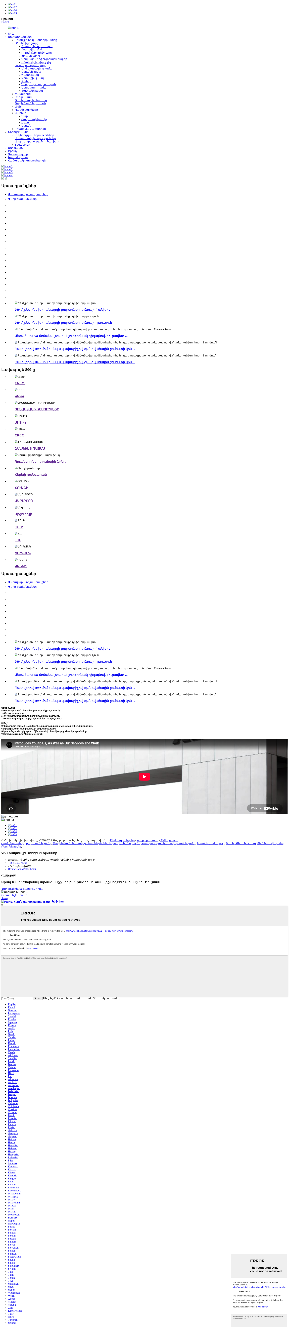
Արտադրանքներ (20, 36)
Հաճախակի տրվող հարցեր (27, 160)
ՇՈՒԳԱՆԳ (23, 553)
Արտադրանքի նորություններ (35, 138)
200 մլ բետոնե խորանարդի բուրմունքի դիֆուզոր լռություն (63, 322)
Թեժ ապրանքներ (122, 840)
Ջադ (4, 898)
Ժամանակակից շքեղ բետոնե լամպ (26, 843)
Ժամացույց (23, 93)
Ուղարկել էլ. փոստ (14, 895)
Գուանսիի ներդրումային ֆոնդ (40, 461)
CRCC (19, 435)
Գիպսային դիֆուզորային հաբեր (44, 59)
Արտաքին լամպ (32, 78)
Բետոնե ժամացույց (210, 843)
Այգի (18, 106)
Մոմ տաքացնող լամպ (36, 68)
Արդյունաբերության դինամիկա (37, 141)
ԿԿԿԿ (19, 396)
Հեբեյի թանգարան (31, 474)
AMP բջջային (169, 840)
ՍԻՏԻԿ (20, 422)
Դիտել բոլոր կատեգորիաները (36, 40)
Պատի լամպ (30, 74)
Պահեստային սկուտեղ (31, 100)
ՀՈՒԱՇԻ (21, 488)
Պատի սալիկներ (26, 109)
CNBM (20, 383)
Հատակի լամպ (32, 90)
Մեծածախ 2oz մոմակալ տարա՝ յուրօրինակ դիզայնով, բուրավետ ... (71, 336)
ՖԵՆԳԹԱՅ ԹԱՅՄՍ (30, 448)
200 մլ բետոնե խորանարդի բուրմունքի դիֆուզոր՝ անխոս (63, 309)
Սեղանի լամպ (31, 71)
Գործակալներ (18, 154)
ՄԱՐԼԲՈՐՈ (24, 501)
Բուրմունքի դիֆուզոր (36, 52)
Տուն (11, 33)
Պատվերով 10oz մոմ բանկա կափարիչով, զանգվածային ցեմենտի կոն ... (75, 349)
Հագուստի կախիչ (34, 119)
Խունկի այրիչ (30, 55)
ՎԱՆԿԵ (21, 566)
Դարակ (26, 116)
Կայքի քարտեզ (147, 840)
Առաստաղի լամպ (33, 87)
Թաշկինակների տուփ (30, 103)
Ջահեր (26, 81)
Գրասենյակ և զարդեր (30, 128)
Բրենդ (12, 151)
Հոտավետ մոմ (31, 49)
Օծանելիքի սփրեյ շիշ (36, 62)
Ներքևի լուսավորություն (38, 84)
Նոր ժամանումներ (22, 199)
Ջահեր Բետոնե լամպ (241, 843)
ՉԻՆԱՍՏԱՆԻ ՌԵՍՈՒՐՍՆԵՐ (37, 409)
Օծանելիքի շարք (26, 43)
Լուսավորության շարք (30, 65)
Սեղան (26, 125)
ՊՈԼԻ (19, 527)
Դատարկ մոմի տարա (37, 46)
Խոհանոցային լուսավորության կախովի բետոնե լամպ (157, 843)
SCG (18, 540)
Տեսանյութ (22, 144)
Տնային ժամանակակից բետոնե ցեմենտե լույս (85, 843)
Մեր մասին (16, 147)
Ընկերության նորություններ (34, 135)
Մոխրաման (23, 97)
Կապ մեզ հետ (18, 157)
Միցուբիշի (23, 514)
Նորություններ (18, 132)
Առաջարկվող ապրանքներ (28, 194)
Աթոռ (25, 122)
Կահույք (20, 113)
